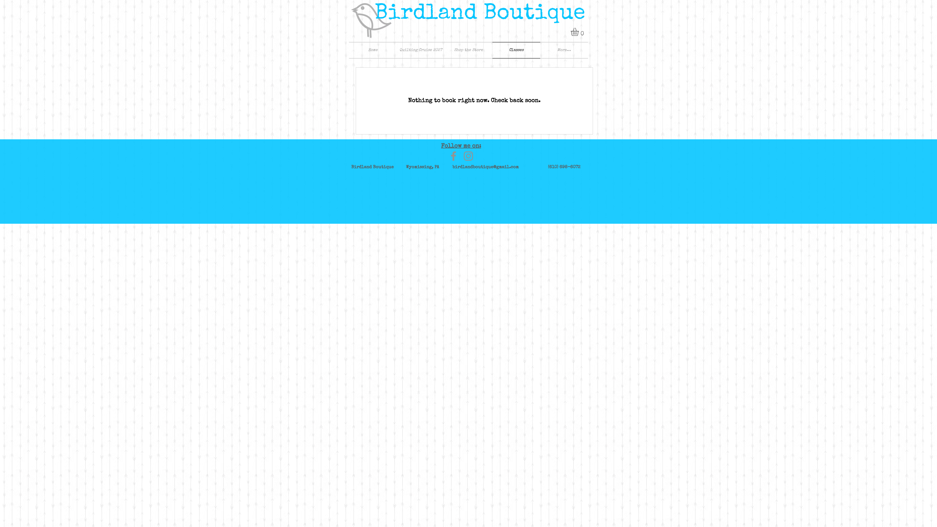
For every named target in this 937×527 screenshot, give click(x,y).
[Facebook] (453, 156)
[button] (579, 32)
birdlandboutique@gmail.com (486, 167)
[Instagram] (468, 156)
